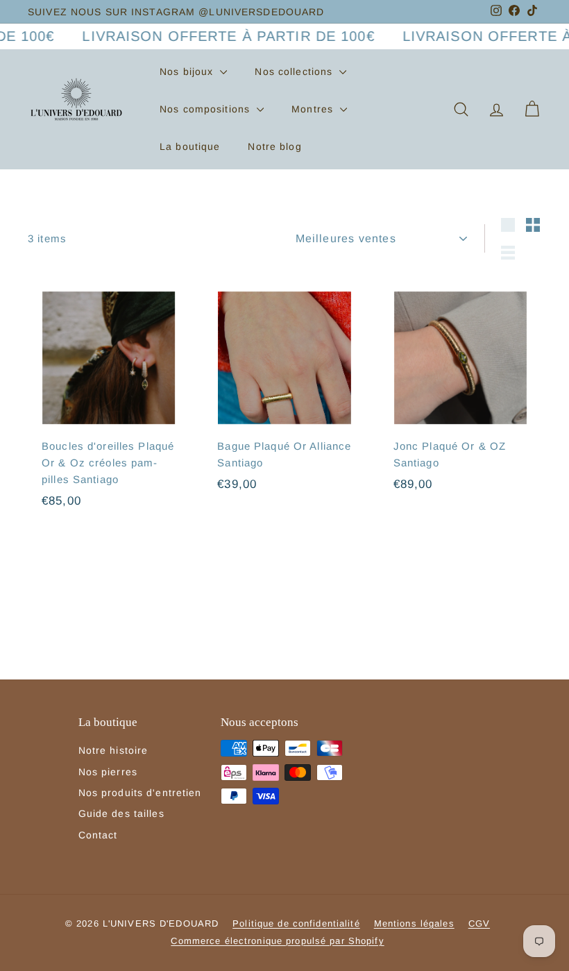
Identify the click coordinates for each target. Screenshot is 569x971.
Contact (98, 835)
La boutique (190, 146)
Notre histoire (113, 750)
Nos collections (295, 71)
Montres (314, 109)
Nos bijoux (188, 71)
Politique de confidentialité (296, 923)
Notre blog (274, 146)
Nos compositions (206, 109)
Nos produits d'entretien (140, 792)
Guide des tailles (121, 813)
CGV (479, 923)
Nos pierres (107, 771)
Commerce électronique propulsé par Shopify (277, 941)
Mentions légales (414, 923)
